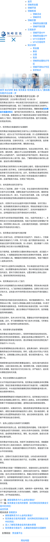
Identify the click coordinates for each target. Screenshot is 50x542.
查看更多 (13, 512)
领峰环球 (32, 7)
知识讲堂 (32, 45)
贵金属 (36, 48)
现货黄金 (22, 90)
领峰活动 (37, 14)
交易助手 (32, 29)
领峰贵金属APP (40, 35)
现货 (35, 57)
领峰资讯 (37, 17)
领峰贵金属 (33, 4)
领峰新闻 (32, 11)
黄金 (35, 51)
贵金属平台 (17, 533)
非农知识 (37, 70)
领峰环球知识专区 (41, 67)
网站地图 (25, 540)
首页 (30, 1)
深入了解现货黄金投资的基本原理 (20, 524)
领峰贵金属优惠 (40, 23)
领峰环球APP (39, 32)
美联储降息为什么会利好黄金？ (21, 500)
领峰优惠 (32, 20)
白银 (35, 54)
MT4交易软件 (39, 42)
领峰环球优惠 (39, 26)
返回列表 (4, 509)
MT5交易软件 (39, 39)
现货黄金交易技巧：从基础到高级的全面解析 (25, 528)
